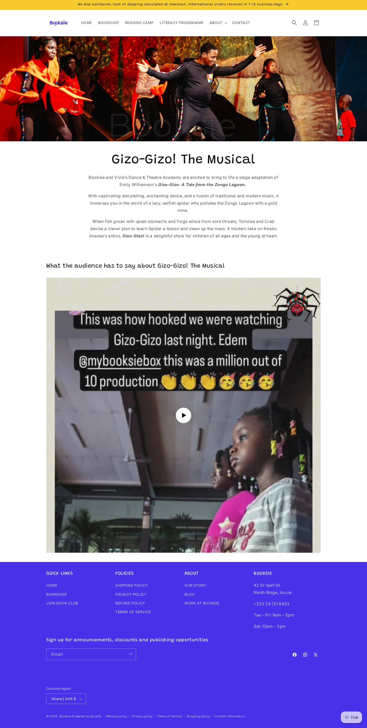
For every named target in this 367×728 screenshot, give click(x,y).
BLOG (189, 594)
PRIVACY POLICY (131, 594)
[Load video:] (183, 415)
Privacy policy (142, 716)
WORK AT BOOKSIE (201, 603)
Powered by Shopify (87, 716)
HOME (51, 585)
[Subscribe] (130, 654)
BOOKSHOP (56, 594)
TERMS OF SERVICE (133, 612)
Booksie (65, 716)
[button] (217, 23)
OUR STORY (195, 585)
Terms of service (170, 716)
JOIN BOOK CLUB (62, 603)
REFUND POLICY (130, 603)
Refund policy (117, 716)
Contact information (230, 716)
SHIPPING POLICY (131, 585)
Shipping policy (198, 716)
